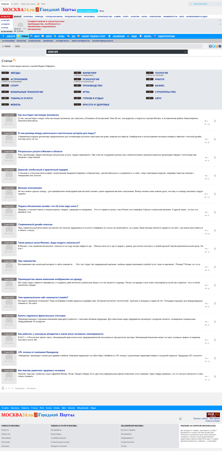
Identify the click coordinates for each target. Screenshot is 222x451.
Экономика (89, 16)
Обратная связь (28, 4)
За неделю (5, 24)
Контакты (15, 408)
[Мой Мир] (220, 46)
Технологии (155, 16)
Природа (39, 16)
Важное (17, 16)
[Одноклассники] (216, 46)
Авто (181, 16)
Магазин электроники (30, 187)
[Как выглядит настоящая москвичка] (10, 127)
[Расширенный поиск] (219, 4)
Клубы (61, 36)
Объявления (118, 36)
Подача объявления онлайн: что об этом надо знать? (48, 206)
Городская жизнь (54, 16)
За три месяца (6, 31)
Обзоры (147, 36)
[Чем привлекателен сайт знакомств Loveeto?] (10, 310)
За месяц (4, 27)
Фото (36, 36)
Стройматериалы (58, 438)
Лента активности (81, 41)
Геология (21, 41)
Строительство (104, 16)
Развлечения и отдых (196, 16)
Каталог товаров (128, 430)
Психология (34, 41)
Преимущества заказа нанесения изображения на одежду (50, 279)
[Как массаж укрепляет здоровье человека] (10, 383)
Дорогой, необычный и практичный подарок (43, 169)
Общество (6, 434)
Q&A (73, 36)
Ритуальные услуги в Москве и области (40, 151)
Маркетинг (48, 41)
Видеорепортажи (166, 36)
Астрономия (8, 41)
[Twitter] (213, 46)
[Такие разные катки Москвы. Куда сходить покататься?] (10, 255)
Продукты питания (59, 446)
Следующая (20, 388)
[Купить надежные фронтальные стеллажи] (10, 328)
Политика (28, 16)
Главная (5, 4)
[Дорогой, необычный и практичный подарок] (10, 182)
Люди (134, 36)
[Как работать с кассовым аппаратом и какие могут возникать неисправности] (10, 346)
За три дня (5, 20)
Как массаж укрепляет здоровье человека (41, 370)
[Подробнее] (215, 121)
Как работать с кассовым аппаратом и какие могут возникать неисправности (60, 333)
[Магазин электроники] (10, 200)
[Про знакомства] (10, 273)
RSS (43, 4)
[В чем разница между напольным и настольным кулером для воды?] (10, 146)
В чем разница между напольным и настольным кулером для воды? (57, 133)
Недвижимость (127, 438)
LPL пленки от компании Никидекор (38, 352)
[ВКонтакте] (210, 46)
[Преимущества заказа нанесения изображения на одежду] (10, 292)
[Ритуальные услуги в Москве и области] (10, 164)
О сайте (15, 4)
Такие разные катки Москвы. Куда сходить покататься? (49, 242)
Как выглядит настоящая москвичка (38, 114)
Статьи (24, 36)
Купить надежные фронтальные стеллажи (42, 315)
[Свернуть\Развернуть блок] (185, 52)
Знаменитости (170, 16)
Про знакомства (27, 260)
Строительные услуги (60, 442)
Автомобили (56, 430)
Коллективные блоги (102, 41)
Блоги (48, 36)
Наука (144, 16)
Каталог (71, 408)
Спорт (126, 16)
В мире (117, 16)
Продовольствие (73, 16)
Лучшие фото (62, 41)
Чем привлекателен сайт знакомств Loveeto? (43, 297)
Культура (135, 16)
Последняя (31, 388)
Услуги (124, 446)
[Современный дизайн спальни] (10, 237)
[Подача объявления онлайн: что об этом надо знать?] (10, 219)
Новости (10, 36)
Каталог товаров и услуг (93, 36)
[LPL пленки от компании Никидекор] (10, 365)
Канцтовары (56, 434)
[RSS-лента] (15, 60)
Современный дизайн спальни (35, 224)
